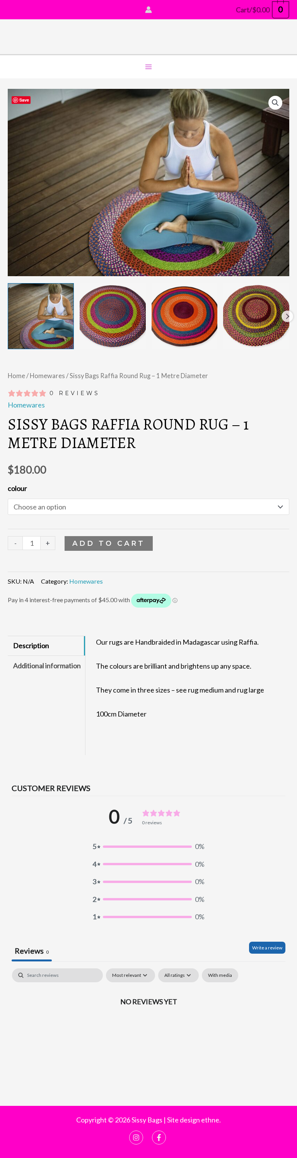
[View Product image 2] (113, 316)
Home (16, 376)
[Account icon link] (148, 9)
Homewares (47, 376)
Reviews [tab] (32, 950)
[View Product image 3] (185, 316)
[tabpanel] (148, 1030)
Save (24, 100)
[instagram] (139, 1137)
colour (17, 488)
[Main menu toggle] (148, 67)
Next (287, 316)
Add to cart (108, 543)
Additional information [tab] (47, 665)
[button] (275, 103)
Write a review (267, 948)
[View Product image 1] (41, 316)
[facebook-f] (160, 1137)
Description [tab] (31, 645)
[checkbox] (220, 975)
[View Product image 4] (256, 316)
